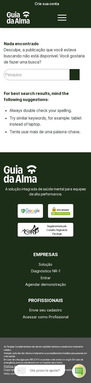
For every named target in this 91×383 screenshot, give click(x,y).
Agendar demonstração (45, 284)
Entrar (46, 277)
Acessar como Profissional (46, 316)
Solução (45, 264)
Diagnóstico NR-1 (45, 271)
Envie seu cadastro (45, 310)
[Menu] (59, 17)
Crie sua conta (47, 4)
